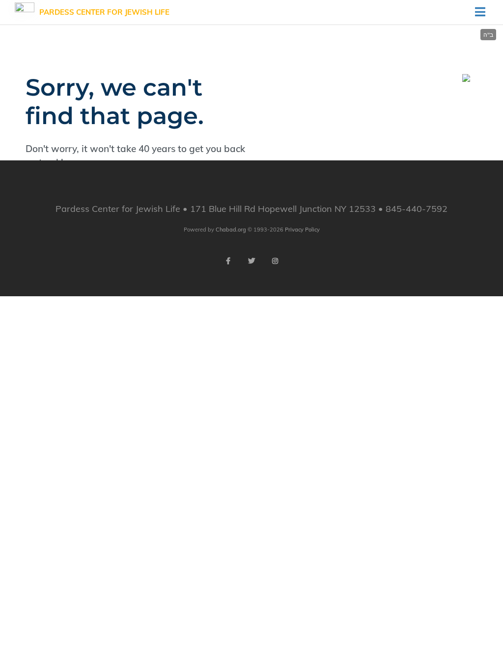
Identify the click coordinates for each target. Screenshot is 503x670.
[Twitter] (251, 261)
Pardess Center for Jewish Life (104, 12)
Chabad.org (231, 229)
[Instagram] (275, 261)
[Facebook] (228, 261)
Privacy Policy (302, 229)
